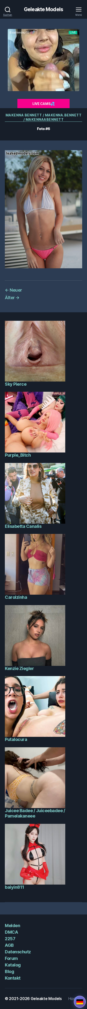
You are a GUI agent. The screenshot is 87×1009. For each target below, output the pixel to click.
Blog (9, 971)
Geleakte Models (43, 9)
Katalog (13, 964)
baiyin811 (14, 887)
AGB (9, 945)
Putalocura (16, 739)
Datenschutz (18, 951)
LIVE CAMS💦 (43, 104)
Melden (12, 925)
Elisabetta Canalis (23, 526)
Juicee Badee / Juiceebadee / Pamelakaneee (35, 813)
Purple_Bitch (18, 455)
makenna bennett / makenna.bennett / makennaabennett (44, 117)
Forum (11, 958)
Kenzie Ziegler (19, 668)
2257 (10, 938)
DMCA (11, 932)
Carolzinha (16, 597)
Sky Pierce (15, 384)
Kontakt (13, 978)
